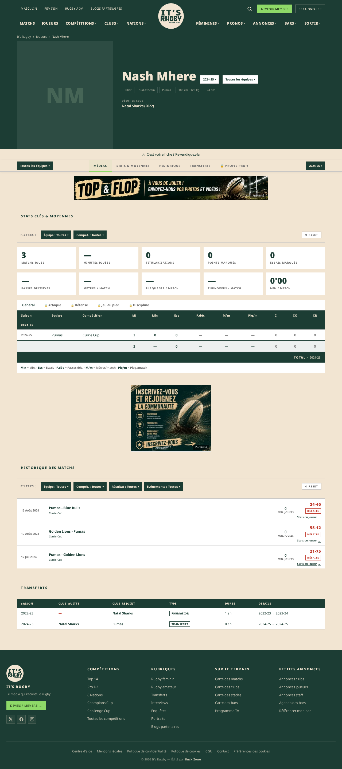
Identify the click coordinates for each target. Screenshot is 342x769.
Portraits (158, 718)
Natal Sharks (122, 613)
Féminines (207, 23)
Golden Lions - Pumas (67, 531)
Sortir (313, 23)
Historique (169, 166)
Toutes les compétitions (106, 718)
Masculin (29, 8)
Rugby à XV (74, 8)
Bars (291, 23)
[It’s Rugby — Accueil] (15, 673)
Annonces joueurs (293, 687)
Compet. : (90, 235)
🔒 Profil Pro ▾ (234, 166)
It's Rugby (24, 36)
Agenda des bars (292, 702)
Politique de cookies (186, 751)
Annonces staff (291, 695)
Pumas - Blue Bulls (64, 507)
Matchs (27, 23)
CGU (208, 751)
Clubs (111, 23)
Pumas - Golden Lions (67, 554)
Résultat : (125, 487)
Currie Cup (55, 513)
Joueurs (50, 23)
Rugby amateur (163, 687)
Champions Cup (100, 702)
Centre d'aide (82, 751)
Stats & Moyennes (133, 166)
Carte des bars (226, 702)
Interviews (159, 702)
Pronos (236, 23)
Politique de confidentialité (146, 751)
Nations (136, 23)
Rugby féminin (162, 678)
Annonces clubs (291, 678)
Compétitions (81, 23)
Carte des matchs (229, 678)
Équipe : (56, 235)
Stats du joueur (309, 517)
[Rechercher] (249, 8)
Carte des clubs (227, 687)
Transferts (200, 166)
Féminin (51, 8)
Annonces (264, 23)
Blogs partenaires (106, 8)
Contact (223, 751)
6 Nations (95, 695)
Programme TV (227, 710)
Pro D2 (92, 687)
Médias (100, 166)
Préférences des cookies (252, 751)
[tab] (28, 305)
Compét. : (90, 487)
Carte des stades (228, 695)
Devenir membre (274, 9)
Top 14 (92, 678)
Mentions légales (109, 751)
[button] (171, 510)
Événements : (163, 487)
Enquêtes (158, 710)
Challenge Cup (98, 710)
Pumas (117, 624)
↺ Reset (311, 235)
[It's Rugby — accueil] (171, 16)
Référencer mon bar (295, 710)
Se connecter (310, 9)
